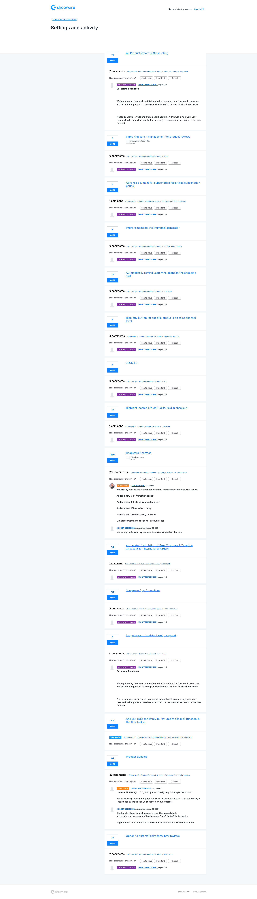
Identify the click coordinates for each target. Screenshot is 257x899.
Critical (176, 78)
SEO (165, 381)
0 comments (117, 155)
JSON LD (131, 362)
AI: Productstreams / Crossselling (147, 53)
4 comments (117, 336)
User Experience (170, 609)
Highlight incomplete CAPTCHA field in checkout (156, 408)
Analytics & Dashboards (177, 472)
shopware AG (184, 892)
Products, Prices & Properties (176, 71)
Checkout (168, 291)
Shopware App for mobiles (143, 590)
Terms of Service (199, 892)
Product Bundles (136, 756)
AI (164, 654)
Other (166, 156)
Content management (173, 246)
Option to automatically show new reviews (153, 835)
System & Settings (171, 336)
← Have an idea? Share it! (64, 19)
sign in (197, 9)
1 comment (116, 200)
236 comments (118, 472)
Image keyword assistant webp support (151, 635)
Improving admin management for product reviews (158, 136)
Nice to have (147, 78)
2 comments (117, 71)
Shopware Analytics (138, 453)
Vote (112, 60)
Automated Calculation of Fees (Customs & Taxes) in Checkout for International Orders (159, 547)
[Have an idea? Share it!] (63, 7)
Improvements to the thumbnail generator (152, 227)
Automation (168, 854)
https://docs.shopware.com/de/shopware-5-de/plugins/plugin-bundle (152, 816)
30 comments (117, 774)
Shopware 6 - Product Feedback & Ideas (144, 71)
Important (161, 78)
